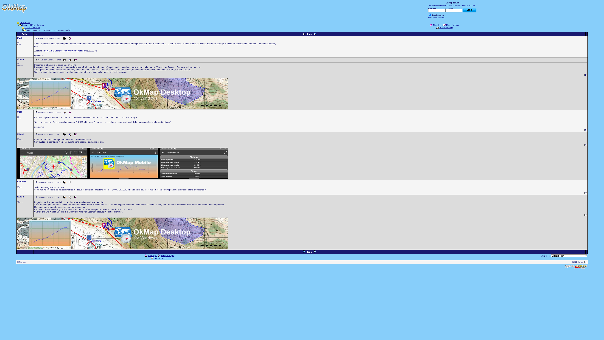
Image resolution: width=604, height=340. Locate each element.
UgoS (19, 38)
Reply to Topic (452, 25)
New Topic (438, 25)
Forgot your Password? (436, 17)
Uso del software (32, 27)
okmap (20, 59)
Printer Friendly (446, 27)
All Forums (25, 22)
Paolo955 (21, 182)
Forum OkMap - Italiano (33, 25)
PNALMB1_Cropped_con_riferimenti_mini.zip (64, 51)
